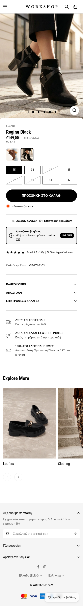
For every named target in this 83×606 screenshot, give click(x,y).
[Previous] (7, 477)
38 (68, 170)
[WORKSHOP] (42, 6)
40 (32, 180)
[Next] (18, 477)
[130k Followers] (45, 566)
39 (14, 180)
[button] (75, 6)
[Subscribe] (75, 533)
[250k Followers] (38, 566)
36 (32, 170)
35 (14, 170)
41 (50, 180)
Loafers (8, 464)
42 (68, 180)
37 (50, 170)
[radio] (12, 154)
